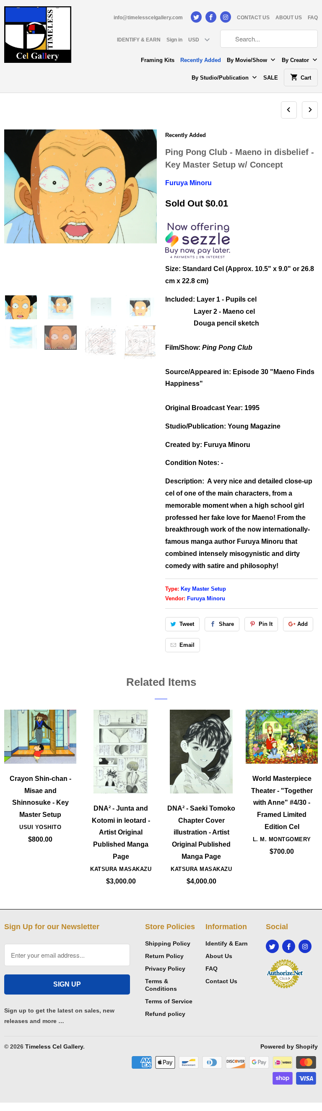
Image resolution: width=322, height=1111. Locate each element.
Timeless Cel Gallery (54, 1046)
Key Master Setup (203, 589)
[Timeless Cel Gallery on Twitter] (196, 17)
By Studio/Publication (221, 78)
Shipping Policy (167, 943)
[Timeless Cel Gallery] (37, 37)
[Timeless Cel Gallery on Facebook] (210, 17)
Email (187, 645)
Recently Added (200, 60)
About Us (218, 956)
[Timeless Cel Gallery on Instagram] (225, 17)
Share (226, 624)
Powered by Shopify (289, 1046)
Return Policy (164, 956)
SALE (270, 78)
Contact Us (221, 981)
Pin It (266, 624)
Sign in (174, 40)
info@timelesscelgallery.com (148, 18)
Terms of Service (168, 1001)
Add (302, 624)
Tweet (186, 624)
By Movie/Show (248, 60)
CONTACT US (253, 18)
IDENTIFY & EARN (139, 40)
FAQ (313, 18)
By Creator (296, 60)
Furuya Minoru (188, 182)
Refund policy (165, 1013)
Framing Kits (157, 60)
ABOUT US (288, 18)
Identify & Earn (226, 943)
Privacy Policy (165, 968)
